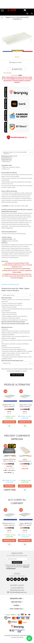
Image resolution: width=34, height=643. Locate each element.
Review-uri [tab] (6, 363)
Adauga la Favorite (16, 62)
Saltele (21, 288)
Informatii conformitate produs (10, 284)
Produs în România (12, 290)
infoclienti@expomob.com (18, 592)
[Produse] (2, 11)
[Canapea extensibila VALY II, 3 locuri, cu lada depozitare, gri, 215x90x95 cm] (9, 450)
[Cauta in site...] (32, 14)
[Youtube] (11, 579)
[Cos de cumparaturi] (27, 14)
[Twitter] (15, 579)
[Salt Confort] (25, 463)
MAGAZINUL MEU (16, 598)
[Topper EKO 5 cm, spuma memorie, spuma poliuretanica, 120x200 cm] (9, 396)
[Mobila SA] (9, 463)
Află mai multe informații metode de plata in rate (15, 323)
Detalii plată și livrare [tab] (8, 295)
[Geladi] (9, 409)
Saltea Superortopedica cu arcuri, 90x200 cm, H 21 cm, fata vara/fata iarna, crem (24, 460)
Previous (2, 40)
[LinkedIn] (18, 579)
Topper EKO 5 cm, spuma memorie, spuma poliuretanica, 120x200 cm (9, 405)
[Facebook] (8, 579)
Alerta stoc (18, 69)
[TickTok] (22, 579)
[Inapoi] (1, 18)
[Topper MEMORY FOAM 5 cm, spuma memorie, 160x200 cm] (25, 514)
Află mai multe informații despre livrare (12, 360)
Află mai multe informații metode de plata (13, 322)
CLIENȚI (16, 605)
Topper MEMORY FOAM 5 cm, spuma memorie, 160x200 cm (25, 524)
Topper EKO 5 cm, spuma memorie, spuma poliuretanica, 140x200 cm (25, 405)
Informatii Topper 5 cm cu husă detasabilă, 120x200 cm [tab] (15, 152)
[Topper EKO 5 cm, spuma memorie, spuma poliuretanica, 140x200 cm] (25, 396)
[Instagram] (26, 579)
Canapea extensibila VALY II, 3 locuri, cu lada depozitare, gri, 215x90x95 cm (9, 460)
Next (31, 40)
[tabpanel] (17, 38)
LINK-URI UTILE (16, 602)
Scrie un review (17, 375)
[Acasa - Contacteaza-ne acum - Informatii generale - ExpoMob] (17, 10)
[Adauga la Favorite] (9, 425)
